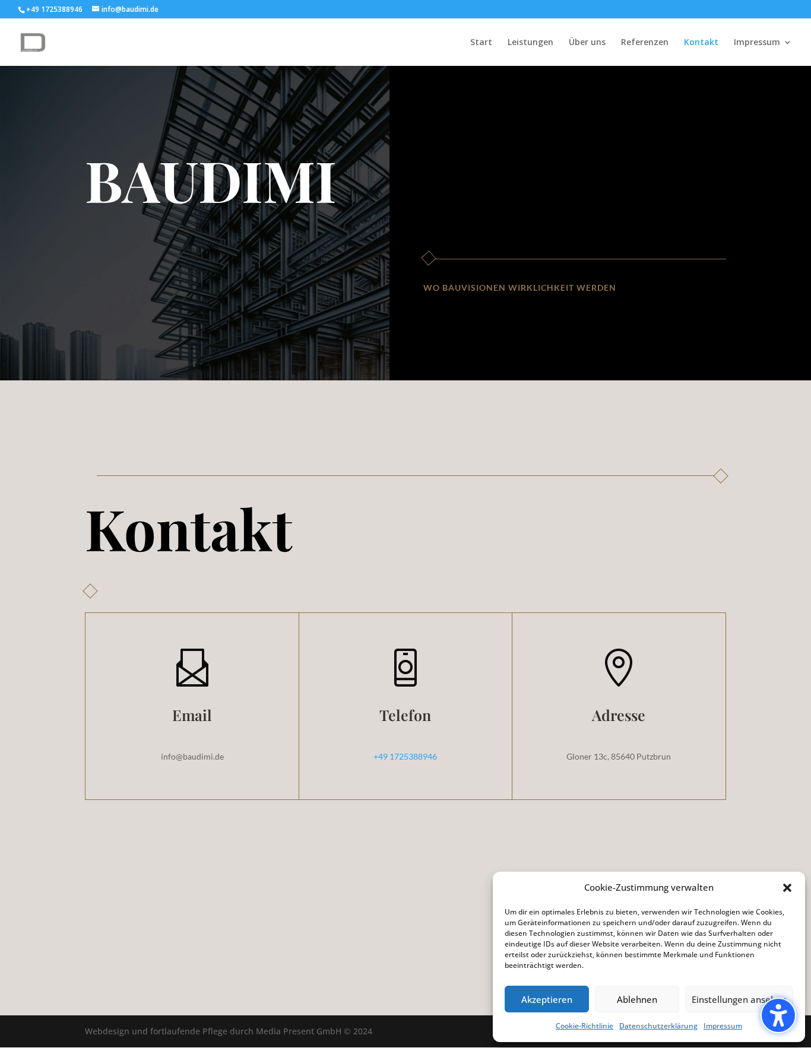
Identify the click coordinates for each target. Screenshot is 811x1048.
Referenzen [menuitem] (645, 42)
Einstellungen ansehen (739, 999)
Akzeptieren (546, 999)
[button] (778, 1015)
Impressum (723, 1026)
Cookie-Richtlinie (584, 1026)
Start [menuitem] (481, 42)
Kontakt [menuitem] (701, 42)
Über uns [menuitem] (587, 42)
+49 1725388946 (405, 756)
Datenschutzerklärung (658, 1026)
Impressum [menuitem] (757, 42)
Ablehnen (637, 999)
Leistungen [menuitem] (530, 42)
